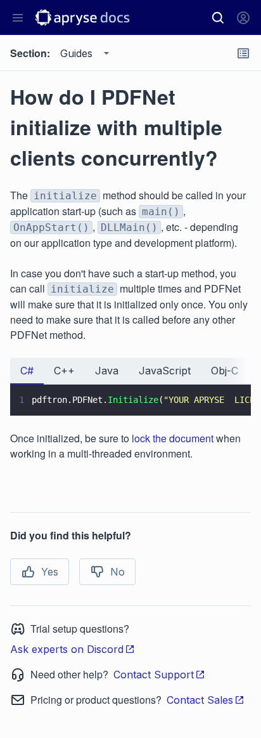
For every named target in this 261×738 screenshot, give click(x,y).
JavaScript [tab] (165, 370)
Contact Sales (200, 700)
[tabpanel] (130, 400)
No (117, 571)
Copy (223, 394)
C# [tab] (27, 370)
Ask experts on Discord (67, 649)
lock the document (172, 438)
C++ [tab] (64, 370)
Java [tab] (106, 370)
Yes (49, 571)
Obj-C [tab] (224, 370)
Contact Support (153, 674)
